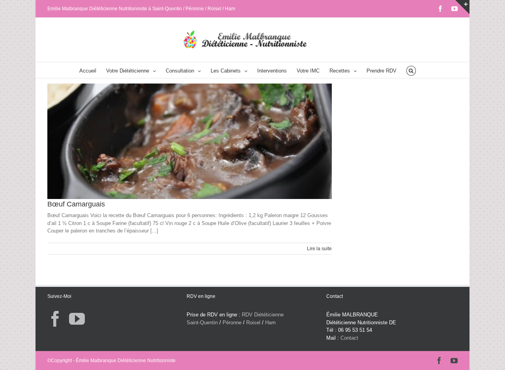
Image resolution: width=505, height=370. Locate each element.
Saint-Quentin (202, 322)
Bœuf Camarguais (76, 204)
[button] (410, 70)
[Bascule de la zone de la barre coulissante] (462, 7)
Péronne (232, 322)
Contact (349, 338)
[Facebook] (55, 319)
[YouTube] (77, 319)
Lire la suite (319, 248)
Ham (270, 322)
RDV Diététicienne (263, 315)
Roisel (253, 322)
